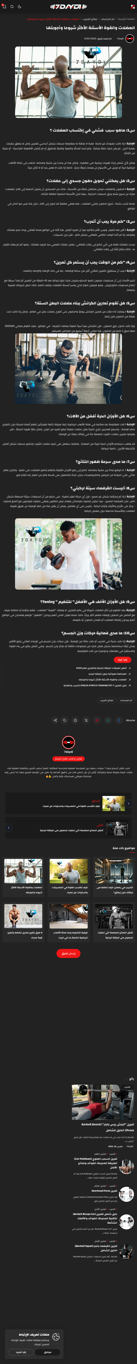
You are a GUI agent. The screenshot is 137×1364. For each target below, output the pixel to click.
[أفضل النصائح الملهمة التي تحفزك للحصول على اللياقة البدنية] (114, 916)
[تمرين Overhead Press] (126, 1194)
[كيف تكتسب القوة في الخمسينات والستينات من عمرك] (69, 871)
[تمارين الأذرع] (101, 1209)
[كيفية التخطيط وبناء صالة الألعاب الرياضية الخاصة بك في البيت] (69, 916)
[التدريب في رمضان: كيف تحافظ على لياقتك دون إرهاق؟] (114, 871)
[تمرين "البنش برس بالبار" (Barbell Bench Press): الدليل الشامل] (103, 1102)
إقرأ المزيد (21, 1352)
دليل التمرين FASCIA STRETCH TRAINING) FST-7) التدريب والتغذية (95, 685)
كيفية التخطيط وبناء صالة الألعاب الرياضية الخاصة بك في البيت (70, 935)
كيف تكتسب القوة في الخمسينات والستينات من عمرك (71, 806)
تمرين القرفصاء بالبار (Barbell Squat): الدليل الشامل (96, 1248)
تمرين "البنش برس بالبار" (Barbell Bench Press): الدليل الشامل (108, 1127)
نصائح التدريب (106, 700)
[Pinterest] (97, 720)
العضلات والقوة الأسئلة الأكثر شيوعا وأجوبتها (90, 28)
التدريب (127, 1087)
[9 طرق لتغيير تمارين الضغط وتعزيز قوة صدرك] (23, 916)
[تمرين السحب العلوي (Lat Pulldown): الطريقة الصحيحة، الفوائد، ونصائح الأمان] (126, 1166)
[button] (119, 720)
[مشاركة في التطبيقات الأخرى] (55, 720)
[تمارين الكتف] (101, 1186)
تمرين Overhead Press (104, 1191)
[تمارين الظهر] (101, 1154)
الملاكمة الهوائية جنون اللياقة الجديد (108, 674)
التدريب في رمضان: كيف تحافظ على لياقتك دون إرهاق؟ (115, 890)
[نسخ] (64, 720)
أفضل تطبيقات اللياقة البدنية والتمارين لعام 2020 (101, 668)
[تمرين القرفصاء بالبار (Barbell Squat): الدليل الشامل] (126, 1251)
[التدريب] (113, 1154)
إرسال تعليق (68, 953)
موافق (47, 1352)
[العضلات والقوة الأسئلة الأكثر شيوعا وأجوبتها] (23, 871)
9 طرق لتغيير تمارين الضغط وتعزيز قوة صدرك (25, 935)
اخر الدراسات (126, 700)
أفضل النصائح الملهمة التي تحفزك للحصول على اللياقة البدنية (71, 830)
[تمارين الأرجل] (101, 1241)
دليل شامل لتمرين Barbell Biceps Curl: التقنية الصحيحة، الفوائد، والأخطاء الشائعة (95, 1218)
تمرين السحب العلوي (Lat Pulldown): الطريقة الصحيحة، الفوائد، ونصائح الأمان (95, 1163)
